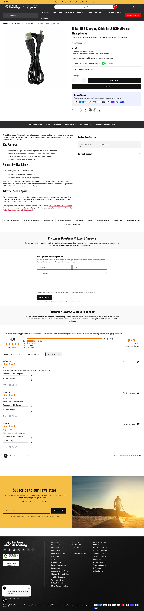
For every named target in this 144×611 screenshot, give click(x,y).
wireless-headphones (73, 224)
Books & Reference (58, 553)
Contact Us (97, 559)
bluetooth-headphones (31, 220)
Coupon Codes (98, 553)
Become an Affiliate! (79, 553)
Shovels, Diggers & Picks (60, 574)
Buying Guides (98, 571)
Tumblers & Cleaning (58, 580)
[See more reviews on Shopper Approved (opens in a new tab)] (16, 385)
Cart (73, 550)
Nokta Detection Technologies (87, 37)
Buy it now (106, 86)
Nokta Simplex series (11, 210)
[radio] (72, 338)
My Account (76, 544)
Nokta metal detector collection (60, 206)
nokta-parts (118, 220)
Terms (43, 516)
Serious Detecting (14, 605)
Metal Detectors (57, 547)
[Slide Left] (42, 2)
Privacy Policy (54, 516)
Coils (53, 559)
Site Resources (98, 562)
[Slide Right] (101, 2)
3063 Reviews (15, 347)
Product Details (35, 124)
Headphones (56, 562)
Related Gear (70, 124)
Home (5, 23)
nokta (90, 220)
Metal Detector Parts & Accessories (24, 23)
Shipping (75, 51)
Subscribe (57, 511)
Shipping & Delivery (100, 547)
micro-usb (79, 220)
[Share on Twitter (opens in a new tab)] (13, 385)
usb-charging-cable (133, 220)
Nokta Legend (27, 210)
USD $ (14, 598)
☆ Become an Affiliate (133, 15)
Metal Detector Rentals (59, 586)
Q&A (48, 124)
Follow (8, 2)
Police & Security (57, 583)
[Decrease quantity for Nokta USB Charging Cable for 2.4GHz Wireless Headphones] (74, 80)
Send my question (44, 297)
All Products (55, 544)
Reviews (57, 124)
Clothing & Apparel (58, 577)
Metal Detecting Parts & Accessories (115, 37)
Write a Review (53, 354)
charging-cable (49, 220)
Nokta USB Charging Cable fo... (51, 23)
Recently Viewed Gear (105, 124)
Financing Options (99, 565)
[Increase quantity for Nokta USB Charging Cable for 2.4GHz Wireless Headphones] (83, 80)
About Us (96, 544)
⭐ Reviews (97, 568)
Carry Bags (55, 556)
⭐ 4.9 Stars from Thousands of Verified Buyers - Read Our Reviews (72, 2)
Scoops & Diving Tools (59, 571)
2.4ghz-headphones (12, 220)
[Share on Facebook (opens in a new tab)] (10, 385)
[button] (115, 7)
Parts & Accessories (58, 565)
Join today (87, 124)
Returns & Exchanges (100, 550)
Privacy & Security (99, 556)
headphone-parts (65, 220)
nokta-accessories (103, 220)
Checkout (75, 547)
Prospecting (55, 568)
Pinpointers (55, 550)
